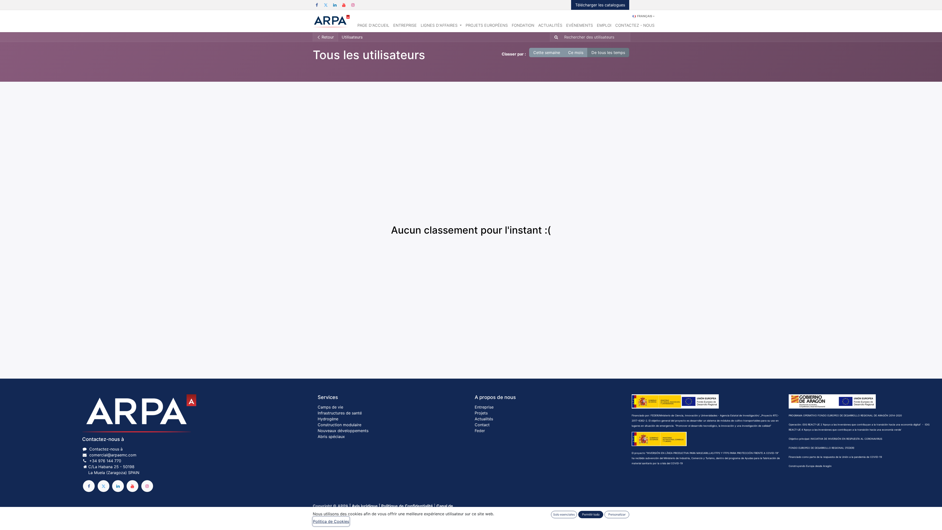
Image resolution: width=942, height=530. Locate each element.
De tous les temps (608, 52)
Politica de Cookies (331, 521)
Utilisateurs (352, 37)
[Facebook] (317, 5)
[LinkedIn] (335, 5)
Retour (327, 37)
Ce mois (575, 52)
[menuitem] (373, 25)
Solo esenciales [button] (564, 514)
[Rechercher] (554, 37)
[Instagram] (353, 5)
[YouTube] (344, 5)
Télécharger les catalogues (600, 4)
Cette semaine (546, 52)
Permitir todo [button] (591, 514)
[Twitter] (326, 5)
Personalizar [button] (617, 514)
